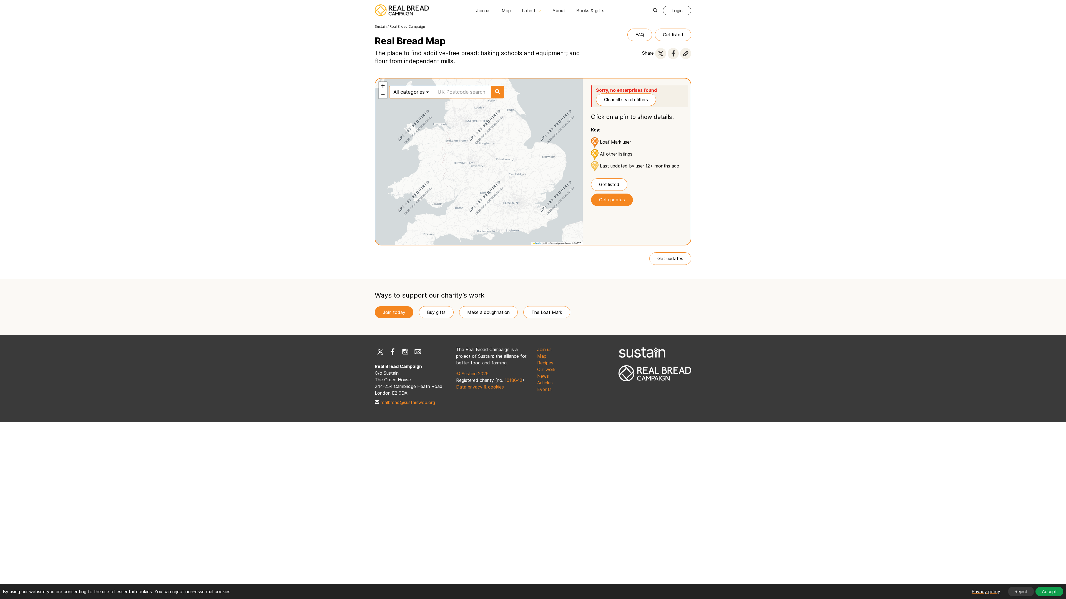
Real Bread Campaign (407, 26)
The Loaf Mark (546, 312)
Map (506, 10)
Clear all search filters (626, 99)
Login (677, 10)
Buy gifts (436, 312)
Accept (1049, 591)
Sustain (381, 26)
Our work (546, 369)
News (543, 376)
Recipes (545, 363)
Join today (394, 312)
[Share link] (685, 53)
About (558, 10)
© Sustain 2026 (472, 373)
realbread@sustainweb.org (408, 402)
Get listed (673, 34)
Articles (545, 382)
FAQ (639, 34)
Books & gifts (590, 10)
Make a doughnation (488, 312)
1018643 (513, 380)
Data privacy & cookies (480, 387)
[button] (383, 86)
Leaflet (538, 243)
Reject (1021, 591)
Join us (483, 10)
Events (544, 389)
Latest (529, 10)
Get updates (612, 199)
